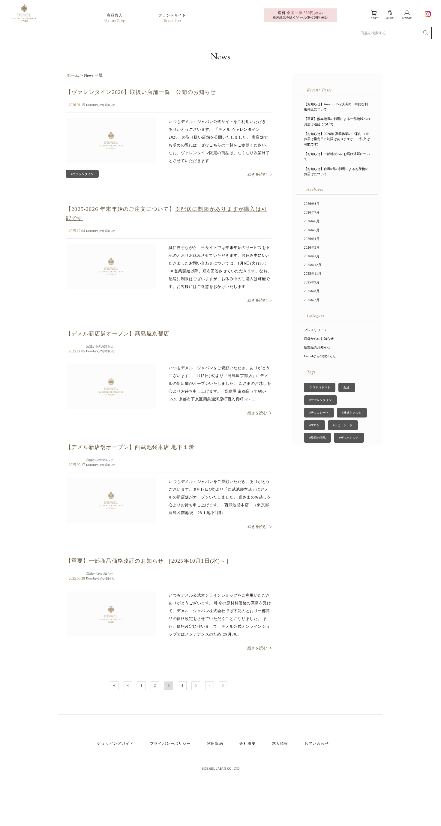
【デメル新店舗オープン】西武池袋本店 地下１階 (130, 447)
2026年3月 (312, 247)
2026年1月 (312, 256)
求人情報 (280, 743)
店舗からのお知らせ (99, 346)
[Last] (223, 685)
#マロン (314, 425)
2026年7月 (312, 212)
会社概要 (247, 743)
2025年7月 (312, 300)
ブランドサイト (172, 18)
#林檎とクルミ (352, 412)
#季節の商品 (317, 437)
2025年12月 (312, 265)
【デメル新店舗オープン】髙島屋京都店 (118, 334)
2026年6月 (312, 221)
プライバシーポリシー (170, 743)
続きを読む (257, 174)
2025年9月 (312, 282)
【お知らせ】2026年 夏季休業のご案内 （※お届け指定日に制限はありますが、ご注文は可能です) (337, 139)
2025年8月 (312, 291)
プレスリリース (315, 330)
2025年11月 (312, 273)
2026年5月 (312, 230)
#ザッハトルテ (348, 437)
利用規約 (215, 743)
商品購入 (114, 18)
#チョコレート (319, 412)
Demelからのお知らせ (100, 104)
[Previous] (128, 685)
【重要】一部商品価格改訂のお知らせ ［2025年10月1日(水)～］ (149, 561)
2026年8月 (312, 203)
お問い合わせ (316, 743)
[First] (114, 685)
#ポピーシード (342, 425)
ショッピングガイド (115, 743)
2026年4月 (312, 239)
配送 (347, 387)
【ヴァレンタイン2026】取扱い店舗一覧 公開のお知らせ (141, 92)
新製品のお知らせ (317, 347)
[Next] (209, 685)
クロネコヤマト (319, 387)
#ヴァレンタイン (82, 174)
